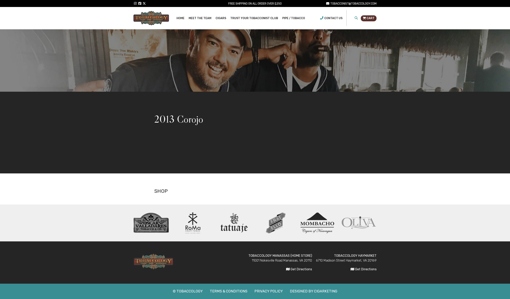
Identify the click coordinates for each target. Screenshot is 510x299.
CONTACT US (333, 18)
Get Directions (365, 269)
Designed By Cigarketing (313, 291)
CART (370, 18)
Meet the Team (200, 18)
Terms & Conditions (228, 291)
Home (180, 18)
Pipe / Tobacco (293, 18)
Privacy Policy (268, 291)
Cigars (221, 18)
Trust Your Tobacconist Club (254, 18)
